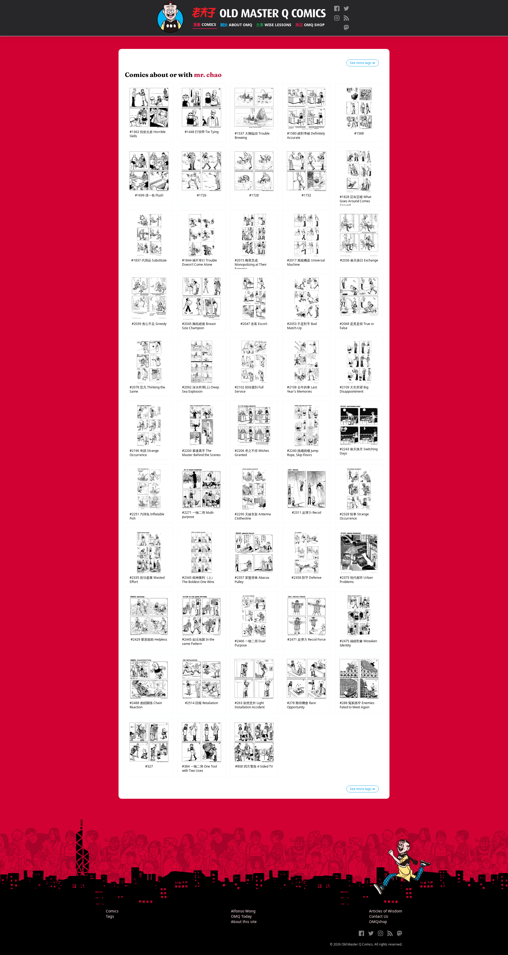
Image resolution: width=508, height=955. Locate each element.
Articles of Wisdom (385, 910)
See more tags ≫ (362, 63)
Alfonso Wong (243, 910)
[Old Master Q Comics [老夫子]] (170, 18)
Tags (110, 916)
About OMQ (236, 24)
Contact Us (378, 916)
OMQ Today (241, 916)
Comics (204, 24)
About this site (244, 921)
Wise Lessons (273, 24)
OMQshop (378, 921)
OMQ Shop (310, 24)
